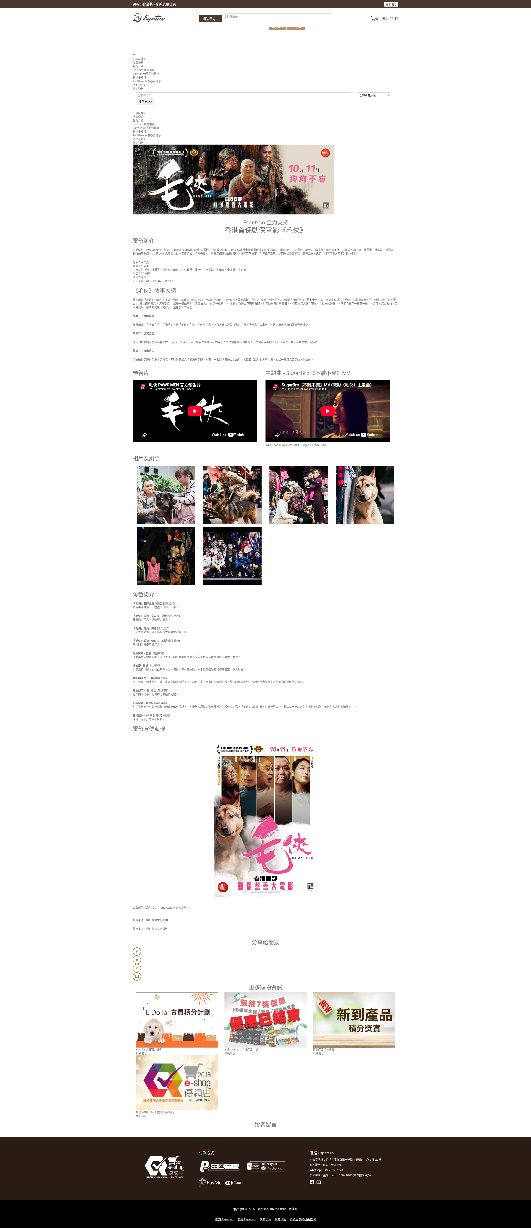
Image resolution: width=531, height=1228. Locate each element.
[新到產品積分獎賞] (354, 1019)
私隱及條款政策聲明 (303, 1219)
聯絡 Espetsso (246, 1219)
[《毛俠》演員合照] (232, 557)
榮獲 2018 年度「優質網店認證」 (155, 1112)
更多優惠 (391, 4)
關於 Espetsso (224, 1219)
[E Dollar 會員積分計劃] (177, 1019)
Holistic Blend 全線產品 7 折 (241, 1049)
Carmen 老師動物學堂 (146, 73)
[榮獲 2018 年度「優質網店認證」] (177, 1082)
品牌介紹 (138, 66)
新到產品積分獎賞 (323, 1049)
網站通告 (138, 88)
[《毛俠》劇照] (165, 496)
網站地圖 (280, 1219)
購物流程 (265, 1219)
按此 (154, 907)
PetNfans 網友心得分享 (147, 81)
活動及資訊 (139, 85)
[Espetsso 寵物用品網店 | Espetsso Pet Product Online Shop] (149, 17)
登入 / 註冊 (390, 18)
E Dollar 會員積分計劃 (149, 1049)
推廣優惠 (138, 62)
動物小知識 (139, 77)
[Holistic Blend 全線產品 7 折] (265, 1019)
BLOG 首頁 (139, 59)
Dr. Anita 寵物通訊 (144, 70)
